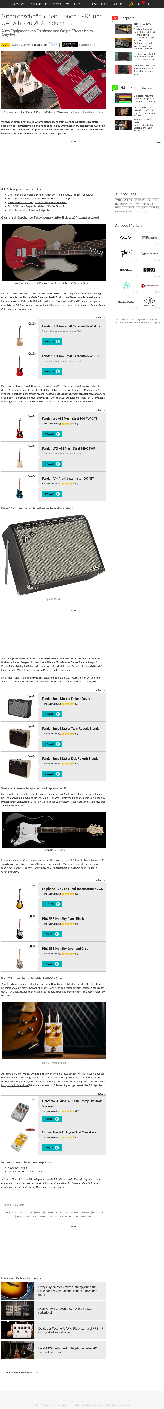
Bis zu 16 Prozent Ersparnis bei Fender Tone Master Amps (39, 198)
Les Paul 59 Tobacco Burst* (52, 797)
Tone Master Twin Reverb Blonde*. (83, 666)
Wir (117, 319)
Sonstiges (118, 4)
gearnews (17, 4)
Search (159, 4)
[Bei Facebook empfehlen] (87, 1205)
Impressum (142, 319)
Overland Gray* (9, 871)
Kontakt (154, 319)
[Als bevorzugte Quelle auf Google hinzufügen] (70, 44)
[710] (126, 237)
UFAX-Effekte (13, 991)
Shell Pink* (7, 397)
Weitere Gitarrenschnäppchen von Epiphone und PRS (37, 202)
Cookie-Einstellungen (126, 322)
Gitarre (37, 4)
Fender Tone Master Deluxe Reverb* (68, 662)
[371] (126, 285)
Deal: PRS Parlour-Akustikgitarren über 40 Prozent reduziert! (67, 1350)
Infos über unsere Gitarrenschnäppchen (29, 210)
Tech (104, 4)
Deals (137, 4)
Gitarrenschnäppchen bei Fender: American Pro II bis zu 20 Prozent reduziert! (50, 194)
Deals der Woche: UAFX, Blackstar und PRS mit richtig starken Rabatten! (70, 1330)
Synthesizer (74, 4)
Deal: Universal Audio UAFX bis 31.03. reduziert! (65, 1310)
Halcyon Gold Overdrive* (15, 1085)
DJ (88, 4)
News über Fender (18, 1167)
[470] (126, 253)
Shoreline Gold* (64, 301)
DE (150, 4)
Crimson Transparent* (90, 301)
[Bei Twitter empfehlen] (99, 1205)
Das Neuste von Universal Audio (25, 1171)
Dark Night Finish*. (84, 401)
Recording (53, 4)
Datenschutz (128, 319)
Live (95, 4)
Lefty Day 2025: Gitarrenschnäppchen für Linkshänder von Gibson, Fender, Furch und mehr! (67, 1290)
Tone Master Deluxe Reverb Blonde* (39, 681)
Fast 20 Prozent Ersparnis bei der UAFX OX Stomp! (36, 206)
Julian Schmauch (39, 44)
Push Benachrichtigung (149, 322)
